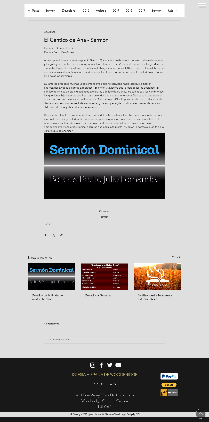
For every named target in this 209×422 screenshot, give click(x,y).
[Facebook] (101, 365)
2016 (129, 10)
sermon (104, 216)
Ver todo (176, 256)
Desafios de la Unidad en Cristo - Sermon (48, 297)
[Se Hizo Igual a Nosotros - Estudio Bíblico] (157, 276)
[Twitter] (109, 365)
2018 (47, 223)
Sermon (50, 10)
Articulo (101, 10)
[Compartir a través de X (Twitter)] (53, 235)
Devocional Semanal (98, 295)
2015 (86, 10)
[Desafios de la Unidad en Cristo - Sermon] (51, 276)
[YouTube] (118, 365)
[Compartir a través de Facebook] (45, 235)
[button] (202, 5)
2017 (142, 10)
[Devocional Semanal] (104, 276)
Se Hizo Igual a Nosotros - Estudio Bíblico (155, 297)
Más (170, 10)
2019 (116, 10)
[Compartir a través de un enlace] (61, 235)
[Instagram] (92, 365)
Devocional (69, 10)
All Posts (33, 10)
